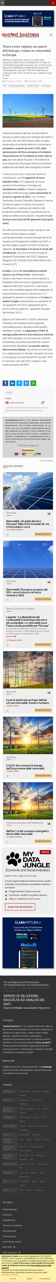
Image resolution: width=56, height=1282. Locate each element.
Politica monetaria (26, 1109)
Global (6, 1100)
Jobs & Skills (9, 1126)
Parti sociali (43, 1126)
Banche (46, 1109)
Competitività (24, 1091)
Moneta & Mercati (8, 1110)
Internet (22, 1164)
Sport (6, 1190)
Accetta (12, 1279)
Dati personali (9, 1231)
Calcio (21, 1190)
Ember (8, 398)
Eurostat (11, 512)
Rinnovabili (24, 1155)
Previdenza (24, 1130)
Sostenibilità (24, 1135)
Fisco (21, 1139)
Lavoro (22, 1126)
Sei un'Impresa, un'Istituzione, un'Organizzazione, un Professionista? (26, 983)
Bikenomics (24, 1176)
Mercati (22, 1112)
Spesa (29, 1139)
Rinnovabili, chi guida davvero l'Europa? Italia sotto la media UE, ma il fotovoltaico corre (27, 524)
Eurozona (23, 1147)
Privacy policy (9, 1236)
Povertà (22, 1095)
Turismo (22, 1185)
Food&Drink (24, 1181)
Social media (42, 1164)
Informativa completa (9, 1275)
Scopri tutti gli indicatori (20, 907)
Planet (6, 1134)
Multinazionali (25, 1117)
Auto (42, 1173)
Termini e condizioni (12, 1225)
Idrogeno (41, 1155)
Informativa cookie (12, 1242)
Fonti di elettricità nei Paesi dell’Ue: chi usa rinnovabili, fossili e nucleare (27, 702)
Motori (30, 1190)
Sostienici (7, 1215)
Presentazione (10, 1209)
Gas (32, 1155)
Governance (24, 1100)
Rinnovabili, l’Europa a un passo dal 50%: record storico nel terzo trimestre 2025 (26, 592)
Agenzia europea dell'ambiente (24, 822)
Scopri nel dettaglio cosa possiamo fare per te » (27, 1008)
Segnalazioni (9, 1220)
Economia (8, 1091)
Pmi (44, 1117)
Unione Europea (36, 1147)
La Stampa (46, 1067)
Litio (31, 1159)
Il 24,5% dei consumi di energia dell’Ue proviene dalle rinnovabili (25, 767)
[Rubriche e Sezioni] (2, 3)
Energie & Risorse (43, 534)
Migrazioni (23, 1104)
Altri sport (39, 1190)
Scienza (31, 1164)
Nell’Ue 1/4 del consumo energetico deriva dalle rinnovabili (27, 833)
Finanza (47, 1139)
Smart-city (23, 1173)
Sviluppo (46, 1091)
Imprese (36, 1117)
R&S (21, 1168)
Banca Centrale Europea (20, 608)
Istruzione (31, 1126)
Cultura (42, 1181)
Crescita (36, 1091)
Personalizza (44, 1279)
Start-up (22, 1121)
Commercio (37, 1100)
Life (5, 1181)
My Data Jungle (31, 876)
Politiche (37, 1139)
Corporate (8, 1117)
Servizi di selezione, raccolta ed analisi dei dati (24, 1000)
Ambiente (36, 1135)
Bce (38, 1109)
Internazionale (25, 1150)
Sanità (34, 1181)
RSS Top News (11, 1252)
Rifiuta (29, 1279)
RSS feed (8, 1247)
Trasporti (34, 1173)
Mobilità (7, 1172)
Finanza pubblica (7, 1140)
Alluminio (23, 1159)
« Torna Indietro (45, 460)
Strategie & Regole (8, 1147)
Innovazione (9, 1164)
